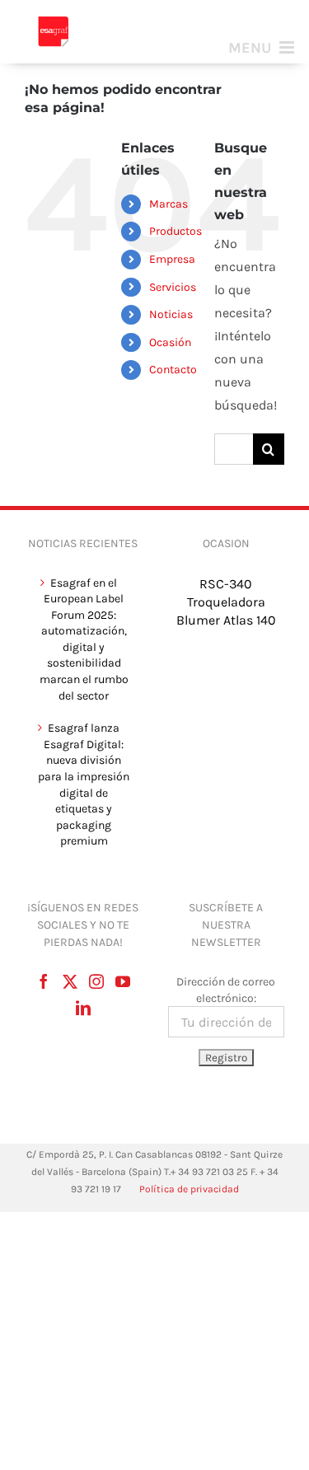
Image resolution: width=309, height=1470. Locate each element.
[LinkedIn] (83, 1007)
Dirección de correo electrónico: (225, 990)
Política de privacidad (189, 1189)
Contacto (173, 370)
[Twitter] (70, 981)
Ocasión (170, 342)
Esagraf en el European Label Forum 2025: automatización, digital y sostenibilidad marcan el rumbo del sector (84, 639)
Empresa (172, 259)
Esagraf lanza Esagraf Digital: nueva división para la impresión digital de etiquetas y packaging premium (83, 784)
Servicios (172, 287)
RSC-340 (225, 584)
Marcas (168, 204)
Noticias (171, 314)
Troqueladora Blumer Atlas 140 (226, 611)
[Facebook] (43, 981)
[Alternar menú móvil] (262, 47)
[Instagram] (96, 981)
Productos (175, 231)
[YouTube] (122, 981)
